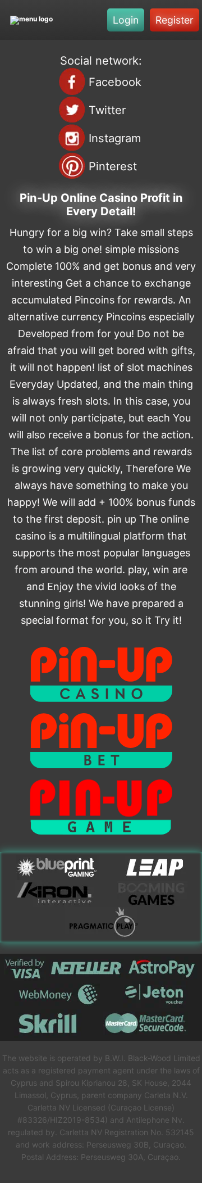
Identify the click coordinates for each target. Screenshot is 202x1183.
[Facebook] (72, 81)
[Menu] (31, 20)
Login (126, 20)
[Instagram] (72, 138)
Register (174, 20)
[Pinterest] (72, 166)
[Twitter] (72, 110)
